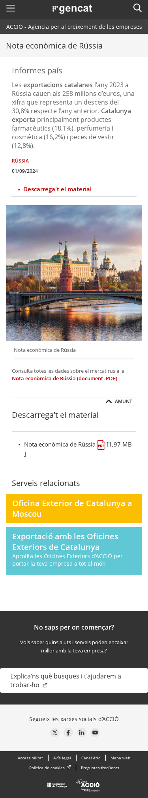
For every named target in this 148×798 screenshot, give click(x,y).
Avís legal (62, 758)
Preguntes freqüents (100, 767)
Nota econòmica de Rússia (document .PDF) (64, 378)
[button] (10, 8)
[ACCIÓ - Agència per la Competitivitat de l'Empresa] (74, 787)
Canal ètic (90, 758)
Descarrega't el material (57, 189)
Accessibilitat (30, 758)
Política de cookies (47, 767)
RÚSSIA (20, 160)
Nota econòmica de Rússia (78, 449)
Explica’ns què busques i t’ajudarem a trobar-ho (65, 680)
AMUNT (123, 401)
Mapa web (120, 758)
